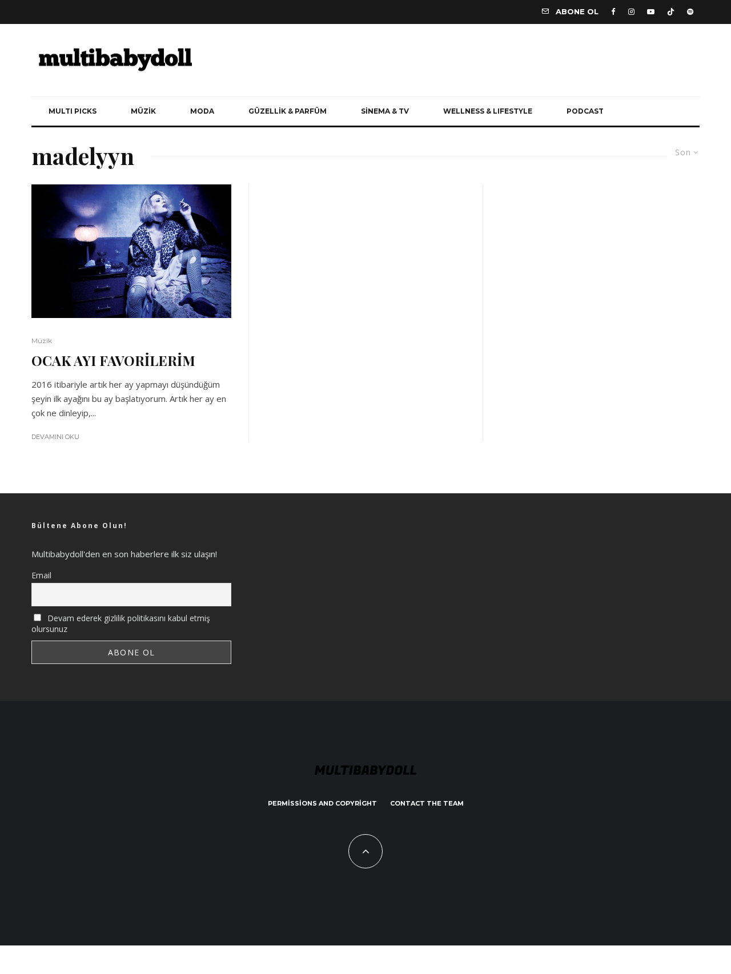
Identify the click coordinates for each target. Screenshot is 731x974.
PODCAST (585, 111)
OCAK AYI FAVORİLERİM (113, 360)
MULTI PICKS (73, 111)
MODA (202, 111)
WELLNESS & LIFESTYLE (487, 111)
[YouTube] (651, 11)
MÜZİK (143, 111)
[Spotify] (690, 11)
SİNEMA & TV (385, 111)
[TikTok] (671, 11)
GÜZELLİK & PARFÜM (287, 111)
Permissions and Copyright (322, 803)
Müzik (41, 340)
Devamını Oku (55, 437)
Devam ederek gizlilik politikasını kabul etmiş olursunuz (120, 623)
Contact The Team (427, 803)
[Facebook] (613, 11)
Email (41, 575)
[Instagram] (631, 11)
